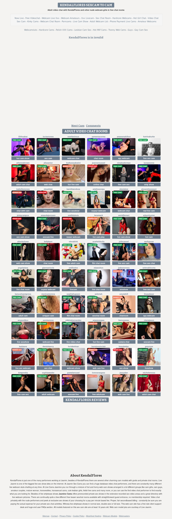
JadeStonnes (124, 267)
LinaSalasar (149, 294)
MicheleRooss (149, 372)
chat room (98, 158)
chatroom (123, 315)
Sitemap (45, 516)
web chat (48, 184)
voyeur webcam (98, 210)
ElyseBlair (48, 189)
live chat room (23, 289)
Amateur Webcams (147, 21)
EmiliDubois (73, 215)
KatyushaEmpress (23, 294)
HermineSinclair (99, 346)
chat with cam (23, 210)
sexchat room (98, 315)
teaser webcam (73, 237)
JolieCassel (124, 241)
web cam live (99, 368)
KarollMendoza (73, 189)
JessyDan (124, 372)
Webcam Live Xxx (50, 18)
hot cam (149, 237)
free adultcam (98, 394)
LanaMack (98, 215)
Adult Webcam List (99, 21)
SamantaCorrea (98, 136)
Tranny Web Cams (117, 30)
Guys (130, 30)
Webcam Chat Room (50, 21)
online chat (98, 184)
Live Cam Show (80, 21)
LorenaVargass (98, 372)
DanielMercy (48, 346)
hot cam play (99, 237)
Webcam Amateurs (70, 18)
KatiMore (23, 346)
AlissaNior (48, 162)
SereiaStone (48, 320)
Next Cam (77, 125)
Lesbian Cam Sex (82, 30)
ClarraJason (149, 320)
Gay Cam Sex (141, 30)
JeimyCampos (23, 215)
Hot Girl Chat (139, 18)
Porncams (66, 21)
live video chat (73, 341)
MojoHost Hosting (93, 516)
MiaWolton (98, 267)
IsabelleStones (23, 189)
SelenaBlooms (149, 267)
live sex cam (123, 263)
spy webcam (124, 158)
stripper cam (48, 315)
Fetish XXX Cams (64, 30)
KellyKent (48, 241)
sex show (123, 368)
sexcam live (48, 237)
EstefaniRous (73, 136)
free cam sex (124, 184)
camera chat (123, 341)
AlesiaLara (123, 189)
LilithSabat (23, 136)
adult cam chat (23, 184)
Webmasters (124, 516)
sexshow (124, 289)
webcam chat (73, 158)
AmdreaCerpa (99, 189)
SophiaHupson (73, 294)
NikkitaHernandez (73, 320)
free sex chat (149, 263)
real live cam (149, 210)
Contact (54, 516)
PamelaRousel (73, 372)
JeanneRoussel (98, 162)
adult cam (23, 315)
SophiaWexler (48, 372)
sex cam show (23, 237)
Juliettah (98, 294)
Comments (93, 125)
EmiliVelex (73, 267)
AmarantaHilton (124, 136)
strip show (149, 184)
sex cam (48, 158)
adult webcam (48, 394)
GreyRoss (149, 346)
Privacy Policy (65, 516)
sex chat (48, 368)
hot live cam (73, 184)
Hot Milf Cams (100, 30)
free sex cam (149, 158)
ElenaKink (73, 241)
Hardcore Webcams (122, 18)
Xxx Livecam (87, 18)
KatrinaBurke (149, 136)
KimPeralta (23, 372)
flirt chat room (98, 263)
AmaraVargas (98, 320)
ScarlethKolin (99, 241)
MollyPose (149, 241)
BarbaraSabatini (73, 162)
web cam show (23, 263)
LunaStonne (149, 162)
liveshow (149, 368)
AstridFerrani (123, 215)
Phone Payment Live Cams (123, 21)
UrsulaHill (123, 294)
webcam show (73, 368)
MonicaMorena (48, 294)
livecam (73, 289)
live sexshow (73, 210)
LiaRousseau (123, 320)
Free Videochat (32, 18)
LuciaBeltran (73, 346)
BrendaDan (124, 346)
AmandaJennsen (48, 215)
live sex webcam (23, 368)
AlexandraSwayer (149, 189)
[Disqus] (86, 437)
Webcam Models (110, 516)
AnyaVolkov (23, 320)
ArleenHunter (149, 215)
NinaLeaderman (124, 162)
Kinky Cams (33, 21)
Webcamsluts (30, 30)
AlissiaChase (23, 241)
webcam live (48, 341)
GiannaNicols (48, 267)
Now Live (19, 18)
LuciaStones (48, 136)
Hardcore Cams (46, 30)
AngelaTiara (23, 267)
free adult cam (73, 263)
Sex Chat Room (103, 18)
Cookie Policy (78, 516)
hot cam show (23, 158)
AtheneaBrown (23, 162)
